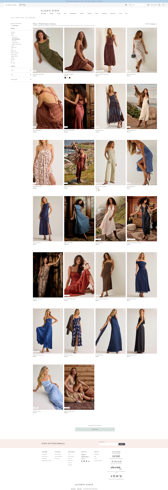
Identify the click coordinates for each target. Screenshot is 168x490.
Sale (126, 13)
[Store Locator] (126, 5)
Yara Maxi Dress (37, 411)
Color (12, 70)
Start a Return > (45, 454)
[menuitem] (43, 13)
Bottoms (90, 13)
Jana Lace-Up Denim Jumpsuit (134, 242)
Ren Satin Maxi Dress (69, 130)
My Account (58, 451)
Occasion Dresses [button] (15, 42)
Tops (65, 13)
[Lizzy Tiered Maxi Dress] (79, 275)
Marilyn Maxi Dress (131, 355)
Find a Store (15, 25)
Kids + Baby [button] (13, 62)
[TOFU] (67, 77)
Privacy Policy (79, 488)
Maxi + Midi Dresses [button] (16, 38)
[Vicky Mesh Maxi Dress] (48, 50)
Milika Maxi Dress (68, 242)
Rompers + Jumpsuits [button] (15, 52)
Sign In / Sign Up (58, 454)
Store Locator (70, 460)
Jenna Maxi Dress (37, 130)
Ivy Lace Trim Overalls (101, 186)
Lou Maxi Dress (99, 242)
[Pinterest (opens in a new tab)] (86, 461)
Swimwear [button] (13, 59)
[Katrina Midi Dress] (142, 50)
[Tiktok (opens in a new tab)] (89, 461)
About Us (96, 451)
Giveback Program (85, 456)
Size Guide (70, 458)
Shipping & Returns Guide (46, 460)
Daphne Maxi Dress (131, 298)
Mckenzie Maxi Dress (69, 411)
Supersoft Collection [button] (14, 56)
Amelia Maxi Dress (37, 186)
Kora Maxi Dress (37, 242)
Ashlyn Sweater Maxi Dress (102, 74)
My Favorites (57, 458)
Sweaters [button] (12, 57)
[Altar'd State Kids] (116, 467)
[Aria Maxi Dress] (111, 331)
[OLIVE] (99, 190)
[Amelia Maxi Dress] (48, 162)
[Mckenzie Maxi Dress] (79, 387)
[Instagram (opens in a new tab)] (82, 461)
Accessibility (70, 464)
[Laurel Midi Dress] (142, 162)
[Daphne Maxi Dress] (142, 275)
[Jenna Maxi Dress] (48, 106)
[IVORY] (96, 190)
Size (12, 74)
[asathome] (116, 455)
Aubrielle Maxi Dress (38, 298)
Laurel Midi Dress (131, 186)
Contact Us (84, 451)
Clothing (51, 13)
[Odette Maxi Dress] (79, 50)
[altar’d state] (11, 5)
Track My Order (44, 456)
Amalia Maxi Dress (131, 130)
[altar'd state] (50, 10)
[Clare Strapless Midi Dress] (111, 275)
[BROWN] (69, 77)
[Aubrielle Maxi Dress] (48, 275)
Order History (44, 458)
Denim (96, 13)
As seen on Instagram (98, 460)
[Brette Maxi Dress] (79, 162)
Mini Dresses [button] (14, 40)
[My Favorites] (148, 4)
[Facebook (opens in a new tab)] (84, 461)
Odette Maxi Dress (69, 74)
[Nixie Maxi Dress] (111, 106)
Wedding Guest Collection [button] (16, 44)
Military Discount (71, 456)
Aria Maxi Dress (99, 355)
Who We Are (96, 454)
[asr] (116, 461)
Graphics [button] (12, 45)
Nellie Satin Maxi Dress (38, 355)
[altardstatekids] (22, 5)
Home (120, 13)
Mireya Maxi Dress (68, 355)
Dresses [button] (12, 35)
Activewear (104, 13)
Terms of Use (73, 488)
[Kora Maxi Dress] (48, 218)
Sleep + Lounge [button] (13, 54)
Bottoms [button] (12, 33)
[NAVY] (65, 77)
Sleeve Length (14, 79)
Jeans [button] (12, 49)
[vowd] (116, 476)
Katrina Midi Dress (131, 74)
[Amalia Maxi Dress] (142, 106)
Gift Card (69, 462)
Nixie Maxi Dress (100, 130)
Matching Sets (73, 13)
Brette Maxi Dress (68, 186)
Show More (95, 429)
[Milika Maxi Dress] (79, 218)
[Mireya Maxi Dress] (79, 331)
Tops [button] (12, 61)
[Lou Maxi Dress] (111, 218)
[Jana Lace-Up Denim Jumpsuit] (142, 218)
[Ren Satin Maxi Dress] (79, 106)
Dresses (59, 13)
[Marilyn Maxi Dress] (142, 331)
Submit (122, 444)
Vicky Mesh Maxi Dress (38, 74)
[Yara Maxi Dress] (48, 387)
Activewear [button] (13, 32)
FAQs (69, 454)
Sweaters (82, 13)
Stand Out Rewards (58, 456)
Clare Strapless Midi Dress (102, 298)
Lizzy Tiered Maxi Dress (70, 298)
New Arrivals (43, 13)
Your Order (44, 451)
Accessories (112, 13)
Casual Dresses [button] (14, 37)
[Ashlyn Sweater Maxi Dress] (111, 50)
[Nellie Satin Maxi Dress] (48, 331)
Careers (95, 458)
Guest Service (71, 451)
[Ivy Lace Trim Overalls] (111, 162)
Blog (95, 456)
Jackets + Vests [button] (13, 47)
